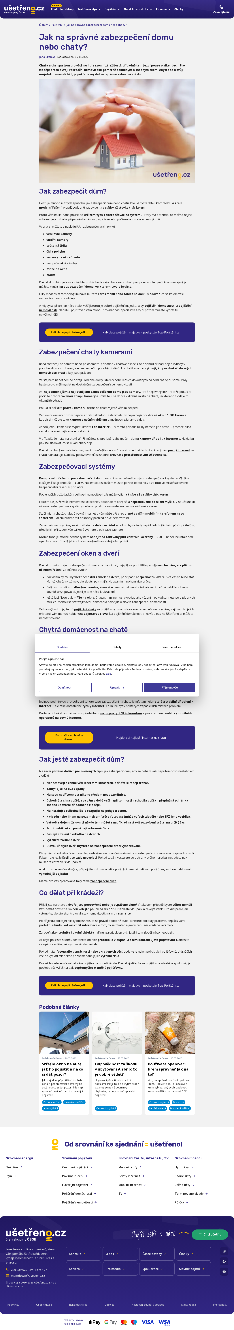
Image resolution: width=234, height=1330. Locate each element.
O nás (110, 1254)
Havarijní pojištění (75, 1185)
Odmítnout (64, 687)
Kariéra (74, 1269)
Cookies (109, 1304)
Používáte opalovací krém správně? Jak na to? (168, 1069)
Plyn (9, 1176)
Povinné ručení (72, 1176)
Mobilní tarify (127, 1167)
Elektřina (12, 1167)
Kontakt (75, 1254)
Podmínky (13, 1304)
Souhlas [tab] (62, 646)
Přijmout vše (170, 687)
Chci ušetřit (212, 1234)
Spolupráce (150, 1269)
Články (178, 9)
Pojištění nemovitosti (77, 1202)
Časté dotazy (152, 1254)
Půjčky (179, 1202)
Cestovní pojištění (75, 1167)
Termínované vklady (189, 1194)
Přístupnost (220, 1304)
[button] (32, 1158)
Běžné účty (182, 1185)
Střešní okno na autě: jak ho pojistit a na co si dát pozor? (62, 1069)
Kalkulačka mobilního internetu (69, 737)
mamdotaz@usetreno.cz (28, 1276)
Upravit (115, 687)
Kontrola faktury (62, 8)
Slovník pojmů (189, 1269)
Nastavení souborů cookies (147, 1304)
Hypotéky (182, 1167)
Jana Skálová (47, 57)
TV (120, 1194)
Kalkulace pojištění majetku (69, 332)
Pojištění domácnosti (77, 1194)
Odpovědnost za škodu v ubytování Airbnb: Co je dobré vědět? (116, 1069)
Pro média (113, 1269)
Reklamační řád (78, 1304)
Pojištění (57, 25)
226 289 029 (19, 1270)
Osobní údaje (44, 1304)
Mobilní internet (130, 1185)
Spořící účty (183, 1176)
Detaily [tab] (117, 646)
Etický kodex (188, 1304)
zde (108, 673)
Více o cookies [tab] (172, 646)
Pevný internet (129, 1176)
